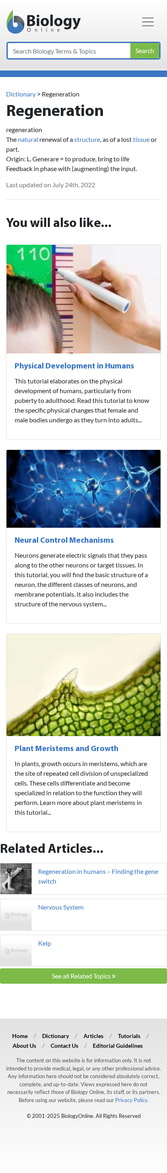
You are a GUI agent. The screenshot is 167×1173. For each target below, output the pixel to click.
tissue (141, 139)
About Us (24, 1045)
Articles (93, 1035)
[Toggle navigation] (148, 22)
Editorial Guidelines (118, 1045)
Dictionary (21, 94)
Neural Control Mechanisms (64, 541)
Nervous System (61, 907)
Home (20, 1035)
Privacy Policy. (131, 1100)
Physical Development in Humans (74, 366)
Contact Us (64, 1045)
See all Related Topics (82, 976)
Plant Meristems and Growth (66, 749)
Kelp (44, 943)
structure (87, 139)
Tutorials (129, 1035)
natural (28, 139)
